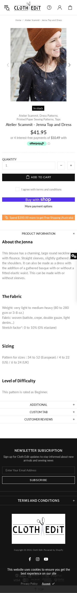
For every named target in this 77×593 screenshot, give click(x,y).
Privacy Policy (29, 583)
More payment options (38, 206)
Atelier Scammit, (29, 115)
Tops (58, 119)
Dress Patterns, (49, 115)
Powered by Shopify (53, 550)
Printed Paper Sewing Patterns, (35, 119)
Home (18, 20)
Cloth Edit (27, 7)
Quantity (9, 159)
